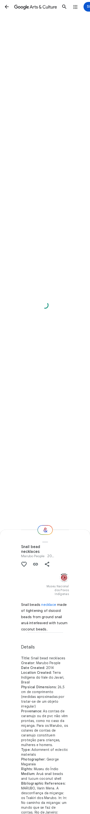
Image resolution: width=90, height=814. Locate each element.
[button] (6, 7)
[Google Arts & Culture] (35, 6)
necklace (48, 604)
